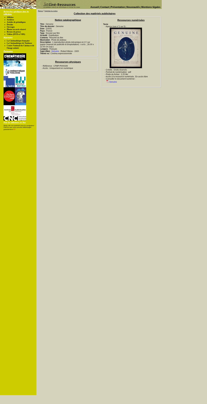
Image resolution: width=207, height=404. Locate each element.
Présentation (118, 7)
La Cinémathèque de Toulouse (19, 43)
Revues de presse (14, 32)
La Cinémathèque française (18, 41)
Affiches (10, 17)
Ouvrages (11, 27)
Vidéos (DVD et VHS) (16, 34)
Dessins (10, 24)
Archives (10, 20)
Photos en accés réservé (16, 29)
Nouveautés (133, 7)
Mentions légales (150, 7)
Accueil (94, 7)
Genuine (55, 51)
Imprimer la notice (51, 11)
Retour (40, 11)
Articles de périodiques (16, 22)
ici (14, 129)
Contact (104, 7)
